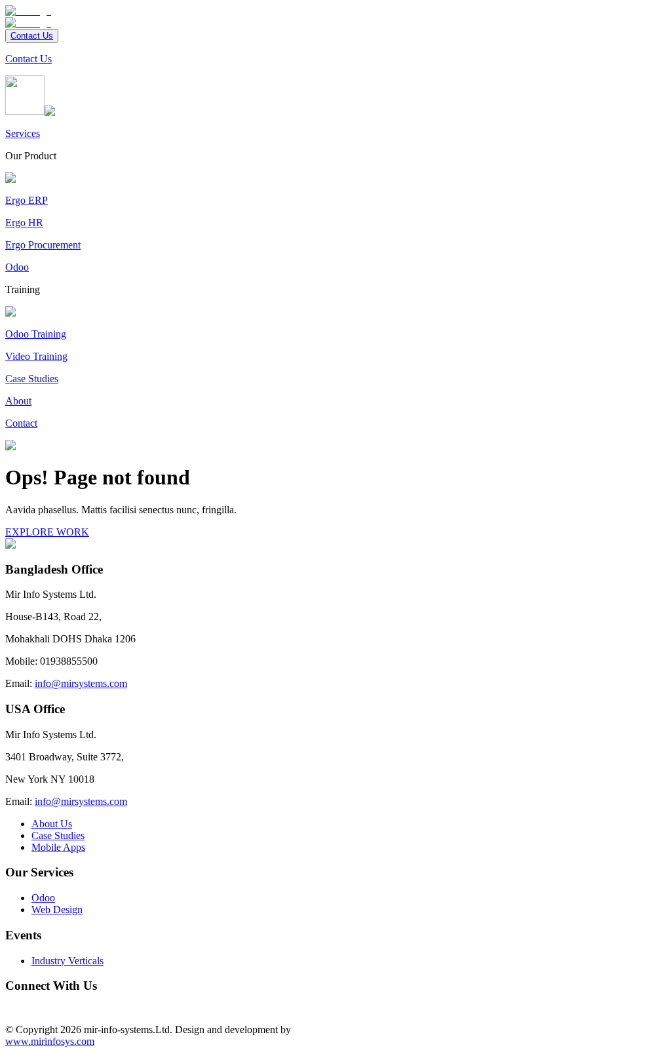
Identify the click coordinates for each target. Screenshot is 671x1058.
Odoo (43, 897)
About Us (51, 823)
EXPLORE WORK (47, 532)
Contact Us (31, 36)
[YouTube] (31, 1007)
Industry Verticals (67, 960)
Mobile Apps (58, 847)
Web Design (57, 909)
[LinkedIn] (21, 1007)
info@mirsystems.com (81, 683)
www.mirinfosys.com (49, 1041)
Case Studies (58, 835)
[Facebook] (10, 1007)
